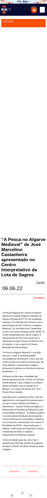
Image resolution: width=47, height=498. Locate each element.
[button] (42, 10)
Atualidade (39, 298)
